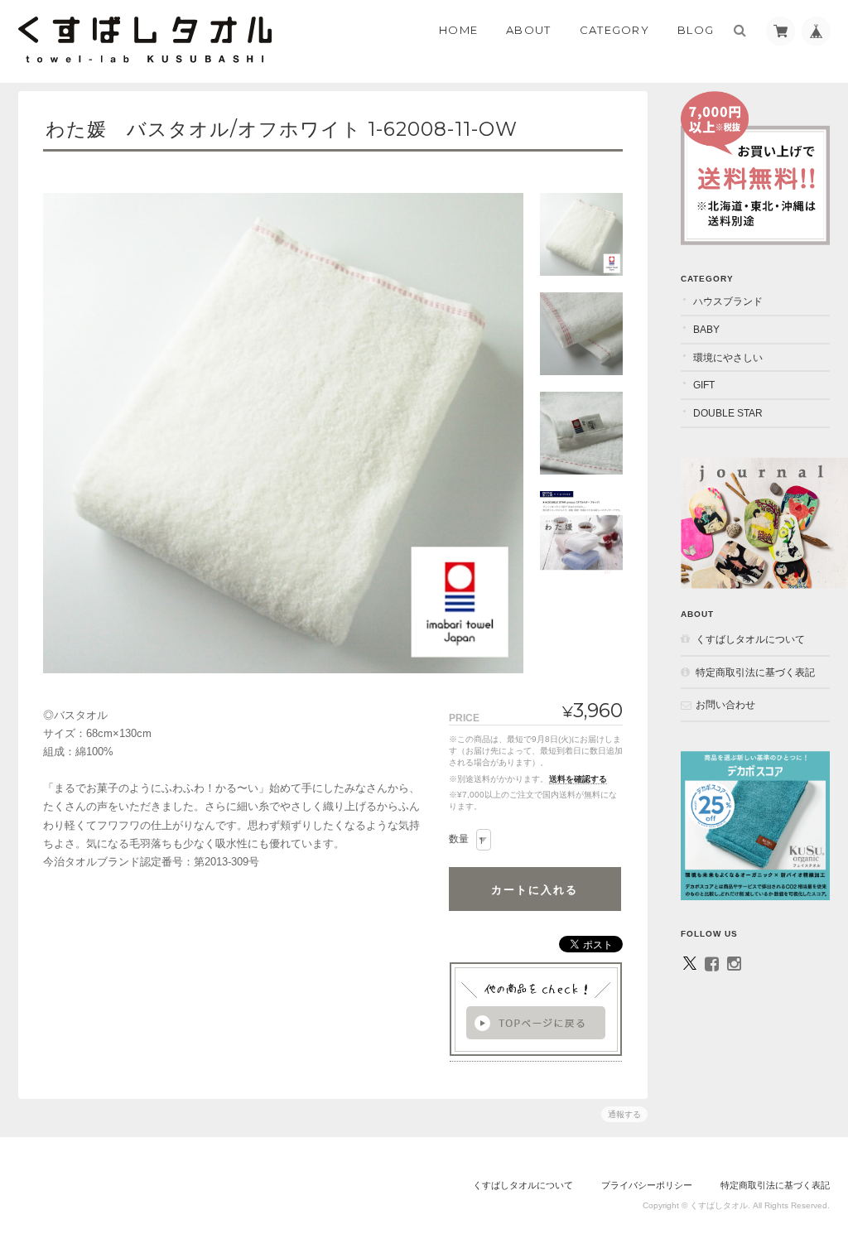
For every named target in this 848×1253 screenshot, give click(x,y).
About (529, 29)
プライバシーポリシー (646, 1185)
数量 (459, 839)
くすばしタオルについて (750, 639)
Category (614, 29)
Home (458, 29)
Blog (695, 29)
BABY (706, 329)
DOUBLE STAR (728, 412)
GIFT (704, 384)
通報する (624, 1114)
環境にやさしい (728, 357)
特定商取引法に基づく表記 (755, 672)
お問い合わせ (725, 704)
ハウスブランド (728, 301)
